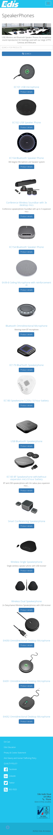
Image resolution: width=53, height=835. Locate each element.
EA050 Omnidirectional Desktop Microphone (26, 640)
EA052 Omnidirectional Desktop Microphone (26, 716)
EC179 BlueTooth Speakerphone (27, 365)
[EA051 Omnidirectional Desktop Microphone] (26, 666)
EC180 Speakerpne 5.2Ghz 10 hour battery (26, 400)
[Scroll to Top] (8, 828)
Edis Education (10, 747)
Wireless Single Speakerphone (26, 561)
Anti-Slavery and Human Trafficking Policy (20, 758)
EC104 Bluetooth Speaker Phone (26, 158)
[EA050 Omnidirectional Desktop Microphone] (26, 625)
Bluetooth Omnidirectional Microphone (26, 325)
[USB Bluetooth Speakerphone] (26, 426)
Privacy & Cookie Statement (15, 752)
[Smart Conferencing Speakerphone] (26, 506)
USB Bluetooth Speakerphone (26, 441)
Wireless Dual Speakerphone (26, 601)
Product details (26, 92)
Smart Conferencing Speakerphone (26, 521)
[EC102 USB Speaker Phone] (26, 107)
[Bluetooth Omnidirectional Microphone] (26, 310)
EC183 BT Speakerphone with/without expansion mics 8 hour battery (26, 478)
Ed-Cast (7, 742)
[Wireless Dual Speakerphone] (26, 586)
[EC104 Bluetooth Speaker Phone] (26, 142)
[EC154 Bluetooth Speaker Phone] (26, 232)
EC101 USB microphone (26, 87)
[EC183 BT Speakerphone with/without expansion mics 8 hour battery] (26, 461)
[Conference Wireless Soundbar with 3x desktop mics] (26, 187)
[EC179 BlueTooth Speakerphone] (26, 350)
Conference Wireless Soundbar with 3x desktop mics (26, 204)
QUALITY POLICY (10, 763)
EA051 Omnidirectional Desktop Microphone (26, 681)
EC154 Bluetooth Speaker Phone (26, 247)
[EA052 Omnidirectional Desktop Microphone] (26, 701)
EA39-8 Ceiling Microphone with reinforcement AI (26, 284)
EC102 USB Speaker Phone (26, 122)
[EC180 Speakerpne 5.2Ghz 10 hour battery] (26, 385)
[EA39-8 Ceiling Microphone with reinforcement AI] (26, 267)
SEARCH (27, 53)
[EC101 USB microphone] (26, 71)
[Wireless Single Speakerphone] (26, 546)
